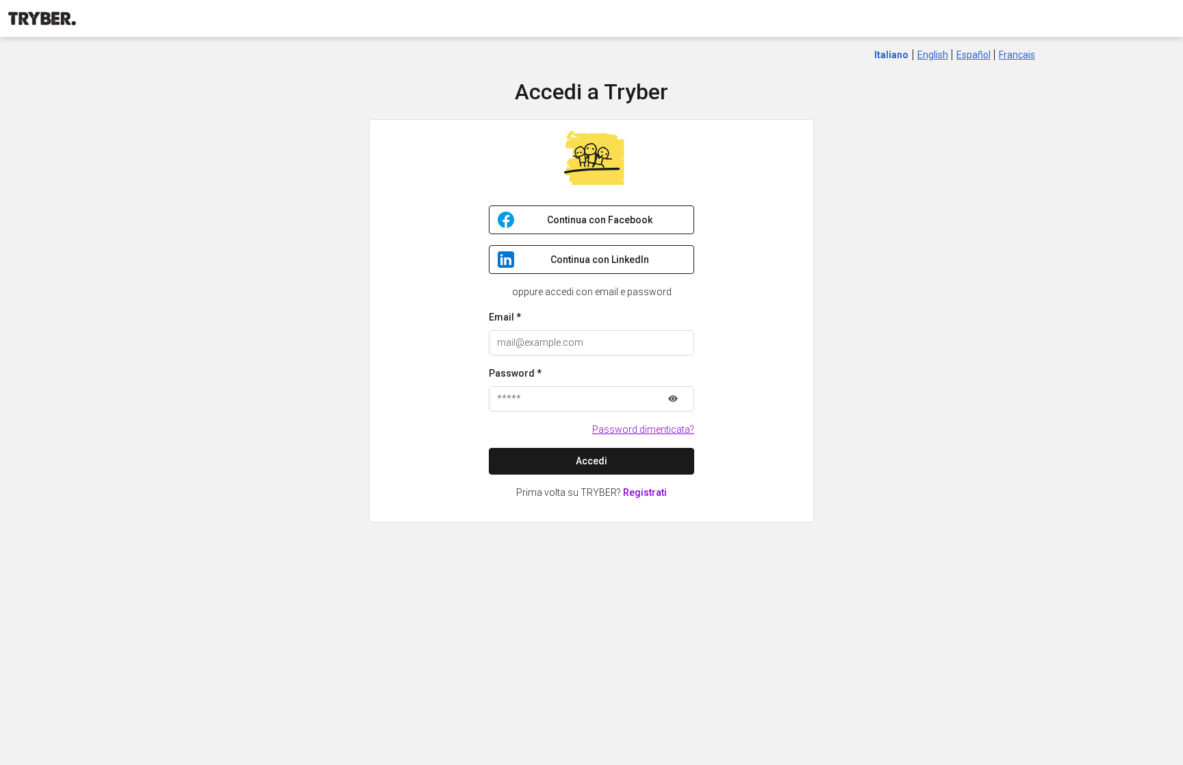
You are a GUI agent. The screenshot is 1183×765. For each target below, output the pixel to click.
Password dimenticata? (643, 429)
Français (1017, 54)
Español (973, 54)
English (932, 54)
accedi (591, 460)
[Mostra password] (673, 399)
